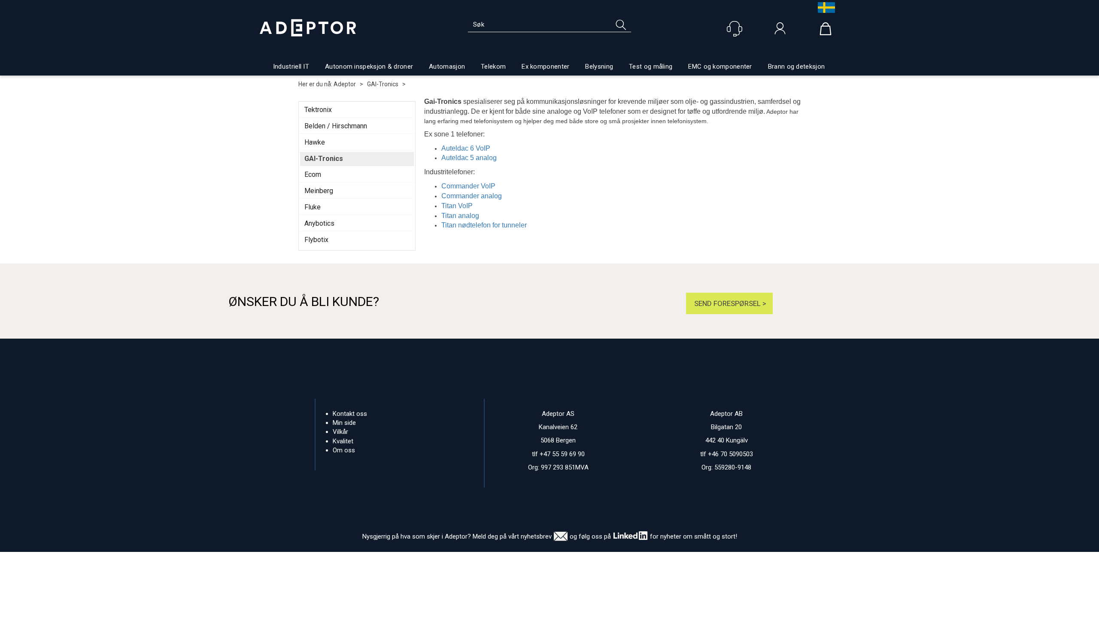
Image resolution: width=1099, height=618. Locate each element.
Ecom (312, 174)
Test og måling (650, 66)
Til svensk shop (824, 7)
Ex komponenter (545, 66)
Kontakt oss (350, 414)
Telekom (493, 66)
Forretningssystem (584, 560)
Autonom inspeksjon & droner (369, 66)
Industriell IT (291, 66)
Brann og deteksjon (796, 66)
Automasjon (447, 66)
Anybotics (319, 223)
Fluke (312, 207)
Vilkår (340, 432)
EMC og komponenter (720, 66)
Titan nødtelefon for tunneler (484, 225)
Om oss (344, 450)
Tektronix (318, 110)
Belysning (599, 66)
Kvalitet (343, 441)
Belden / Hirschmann (335, 126)
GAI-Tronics (382, 84)
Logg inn (780, 30)
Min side (344, 423)
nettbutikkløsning (642, 560)
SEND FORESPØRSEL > (729, 303)
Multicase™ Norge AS (720, 560)
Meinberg (318, 191)
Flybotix (316, 240)
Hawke (314, 142)
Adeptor (345, 84)
